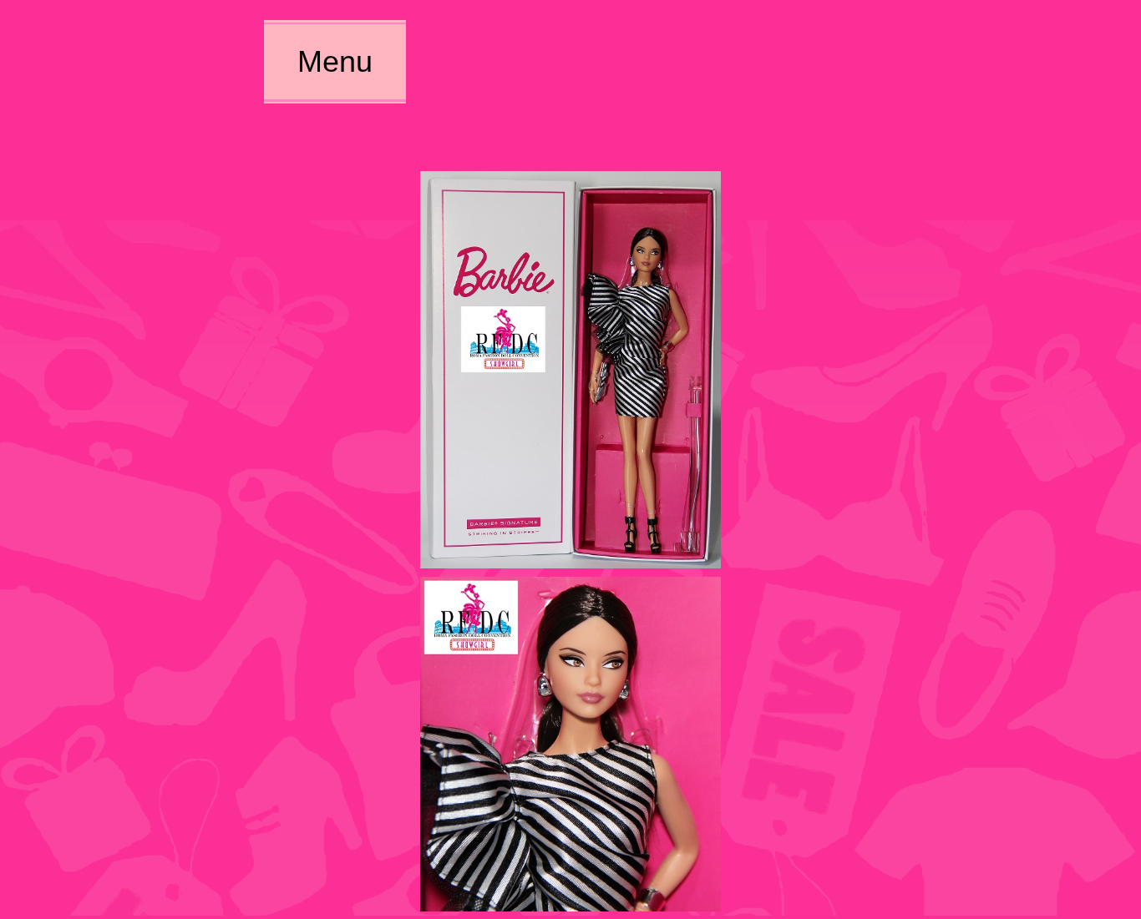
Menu (335, 61)
